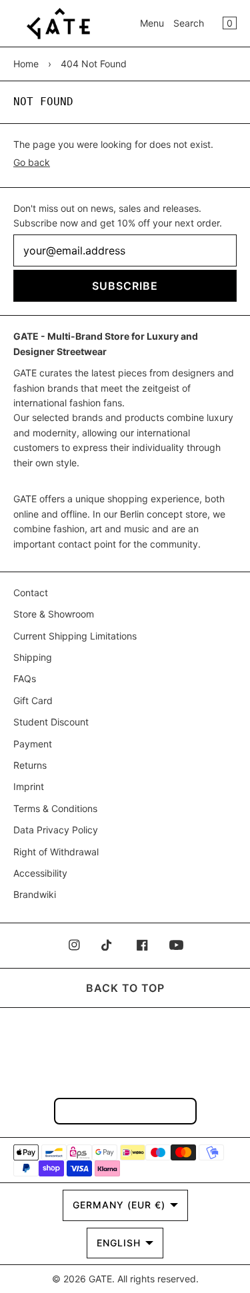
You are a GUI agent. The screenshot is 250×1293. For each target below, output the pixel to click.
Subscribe (125, 285)
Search (188, 23)
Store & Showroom (53, 614)
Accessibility (40, 873)
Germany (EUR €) (119, 1204)
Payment (32, 743)
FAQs (24, 678)
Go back (31, 162)
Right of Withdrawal (56, 851)
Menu (152, 23)
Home (26, 63)
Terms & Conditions (55, 808)
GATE (100, 1278)
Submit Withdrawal (125, 1110)
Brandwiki (34, 894)
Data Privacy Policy (55, 829)
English (119, 1242)
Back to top (125, 988)
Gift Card (33, 700)
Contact (30, 592)
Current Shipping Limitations (75, 636)
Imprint (28, 786)
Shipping (32, 657)
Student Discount (51, 721)
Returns (30, 765)
